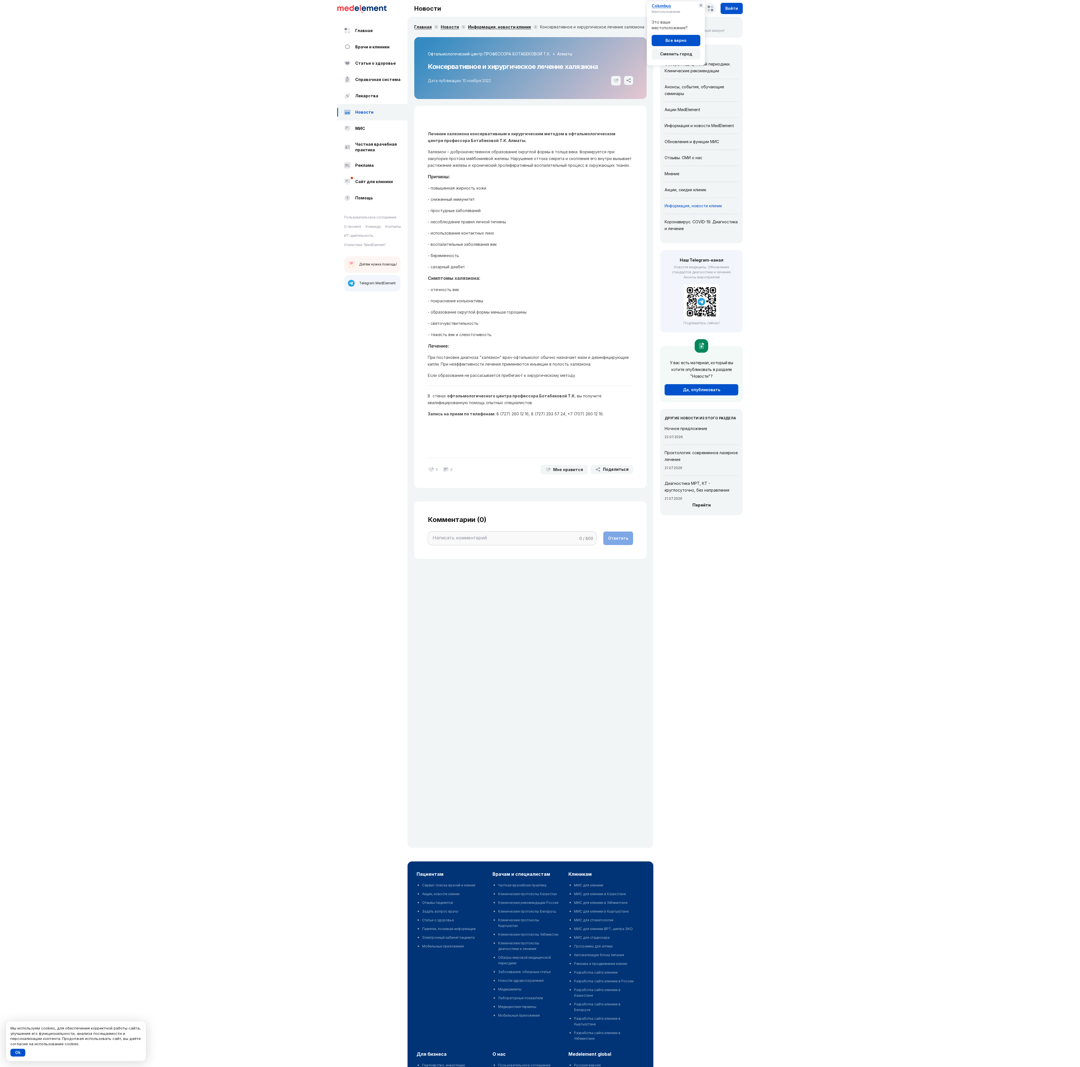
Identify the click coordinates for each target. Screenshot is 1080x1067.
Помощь (364, 197)
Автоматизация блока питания (599, 955)
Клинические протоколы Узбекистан (528, 934)
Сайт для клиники (374, 181)
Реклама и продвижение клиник (600, 964)
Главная (364, 30)
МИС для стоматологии (593, 920)
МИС (360, 128)
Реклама (364, 165)
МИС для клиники (588, 885)
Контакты (393, 226)
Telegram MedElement (377, 283)
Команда (373, 226)
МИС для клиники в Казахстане (600, 894)
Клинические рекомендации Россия (528, 903)
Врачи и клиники (372, 46)
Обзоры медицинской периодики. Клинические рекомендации (697, 67)
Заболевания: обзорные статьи (524, 972)
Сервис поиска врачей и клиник (448, 885)
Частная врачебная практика (376, 147)
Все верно (676, 40)
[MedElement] (372, 8)
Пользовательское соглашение (370, 217)
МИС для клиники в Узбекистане (600, 903)
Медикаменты (509, 989)
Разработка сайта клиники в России (604, 981)
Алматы (564, 53)
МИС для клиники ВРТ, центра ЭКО (603, 929)
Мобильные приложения (443, 946)
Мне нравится (568, 469)
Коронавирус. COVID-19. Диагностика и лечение (701, 225)
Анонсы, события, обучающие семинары (694, 90)
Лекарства (366, 95)
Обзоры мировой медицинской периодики (524, 960)
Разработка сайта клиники (596, 972)
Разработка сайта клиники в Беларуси (597, 1007)
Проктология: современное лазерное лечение (701, 456)
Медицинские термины (517, 1007)
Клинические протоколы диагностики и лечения (518, 946)
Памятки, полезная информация (449, 929)
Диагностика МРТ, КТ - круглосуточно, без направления (697, 486)
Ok (18, 1052)
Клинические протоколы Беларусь (527, 911)
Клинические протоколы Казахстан (527, 894)
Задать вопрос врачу (440, 911)
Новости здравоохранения (521, 980)
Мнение (672, 173)
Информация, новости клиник (499, 26)
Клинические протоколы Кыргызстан (518, 923)
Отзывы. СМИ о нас (683, 157)
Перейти (701, 505)
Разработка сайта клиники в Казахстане (597, 993)
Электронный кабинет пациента (448, 937)
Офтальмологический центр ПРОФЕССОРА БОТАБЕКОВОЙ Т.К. (489, 53)
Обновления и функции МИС (692, 141)
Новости (364, 112)
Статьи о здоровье (375, 63)
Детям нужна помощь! (378, 264)
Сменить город (676, 53)
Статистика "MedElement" (365, 245)
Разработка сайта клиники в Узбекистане (597, 1036)
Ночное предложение (686, 428)
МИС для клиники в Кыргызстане (601, 911)
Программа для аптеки (593, 946)
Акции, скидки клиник (685, 189)
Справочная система (377, 79)
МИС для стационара (592, 937)
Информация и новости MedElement (699, 125)
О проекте (352, 226)
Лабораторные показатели (520, 998)
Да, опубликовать (701, 389)
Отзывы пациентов (437, 903)
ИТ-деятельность (359, 235)
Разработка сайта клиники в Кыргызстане (597, 1021)
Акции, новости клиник (441, 894)
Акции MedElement (682, 109)
